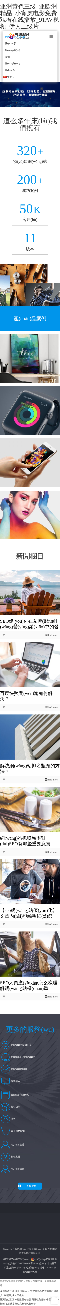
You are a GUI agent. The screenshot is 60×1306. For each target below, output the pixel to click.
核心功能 (15, 1107)
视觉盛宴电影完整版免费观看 (20, 1303)
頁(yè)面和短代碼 (19, 1095)
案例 (7, 57)
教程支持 (15, 1156)
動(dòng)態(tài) (12, 50)
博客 (13, 1119)
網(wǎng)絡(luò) (18, 1069)
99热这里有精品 (23, 1299)
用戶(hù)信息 (17, 1169)
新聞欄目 (30, 556)
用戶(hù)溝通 (17, 1144)
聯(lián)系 (10, 70)
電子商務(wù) (17, 1131)
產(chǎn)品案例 (30, 318)
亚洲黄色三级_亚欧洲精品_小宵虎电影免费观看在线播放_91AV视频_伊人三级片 (29, 16)
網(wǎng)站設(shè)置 (21, 1045)
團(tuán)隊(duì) (12, 63)
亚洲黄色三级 (7, 1299)
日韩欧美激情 (39, 1299)
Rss (50, 1267)
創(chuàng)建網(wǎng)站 (22, 1057)
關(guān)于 (10, 43)
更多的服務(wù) (30, 1029)
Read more (52, 635)
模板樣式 (15, 1081)
